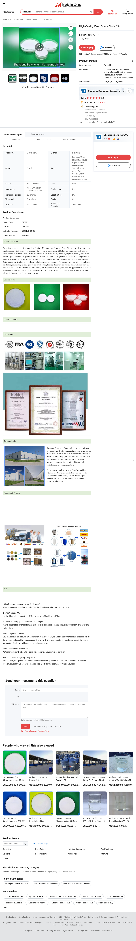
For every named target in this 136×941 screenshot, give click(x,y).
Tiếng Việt (64, 925)
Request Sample (120, 54)
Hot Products (11, 917)
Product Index (122, 917)
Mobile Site (64, 919)
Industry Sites (93, 917)
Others (5, 858)
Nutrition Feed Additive (37, 902)
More (5, 907)
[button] (82, 139)
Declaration (95, 930)
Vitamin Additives (46, 19)
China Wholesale (65, 917)
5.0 (105, 138)
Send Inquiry (87, 47)
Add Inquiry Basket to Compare (39, 87)
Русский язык (60, 922)
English (21, 922)
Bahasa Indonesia (76, 925)
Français (49, 922)
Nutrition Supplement (77, 849)
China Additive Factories (91, 896)
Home (5, 19)
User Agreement (83, 930)
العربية (97, 922)
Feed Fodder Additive (13, 902)
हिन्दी (119, 922)
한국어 (104, 922)
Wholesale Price (80, 917)
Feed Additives (31, 19)
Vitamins (104, 854)
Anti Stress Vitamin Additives (46, 883)
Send (25, 726)
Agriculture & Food (16, 19)
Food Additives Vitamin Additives (76, 883)
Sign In (83, 122)
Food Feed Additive (115, 896)
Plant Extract (40, 849)
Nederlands (88, 922)
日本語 (112, 922)
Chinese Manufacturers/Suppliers (44, 917)
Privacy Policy (107, 930)
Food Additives (41, 854)
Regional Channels (107, 917)
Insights (73, 919)
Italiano (70, 922)
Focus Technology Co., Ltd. (50, 930)
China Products (24, 917)
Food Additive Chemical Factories (62, 896)
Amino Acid (72, 854)
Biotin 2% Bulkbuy (105, 902)
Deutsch (78, 922)
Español (30, 922)
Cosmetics (7, 849)
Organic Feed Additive (61, 902)
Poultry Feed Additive (84, 902)
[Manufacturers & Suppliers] (68, 4)
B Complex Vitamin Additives (16, 883)
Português (39, 922)
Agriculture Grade (36, 896)
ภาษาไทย (126, 922)
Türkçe (55, 925)
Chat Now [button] (107, 47)
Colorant (6, 854)
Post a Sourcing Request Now (35, 731)
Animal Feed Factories (14, 896)
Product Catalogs (40, 843)
